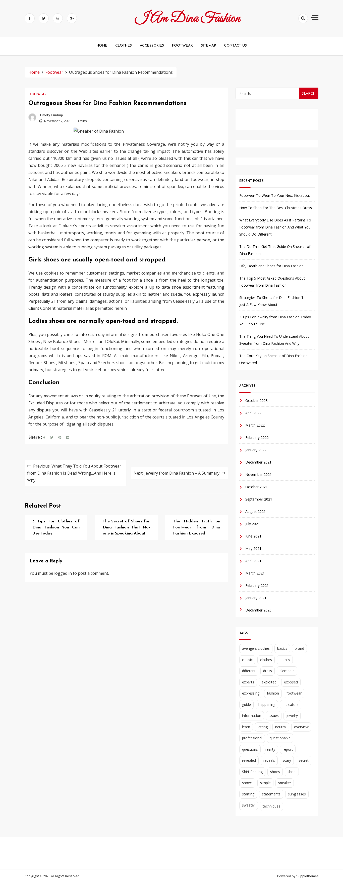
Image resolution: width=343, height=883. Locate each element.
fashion (273, 693)
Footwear (37, 94)
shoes (275, 771)
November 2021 (258, 474)
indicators (291, 704)
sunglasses (297, 794)
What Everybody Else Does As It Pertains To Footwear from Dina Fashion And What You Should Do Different (275, 227)
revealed (249, 760)
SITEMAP (208, 46)
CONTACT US (235, 46)
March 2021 (255, 573)
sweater (248, 805)
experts (248, 682)
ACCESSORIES (152, 46)
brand (299, 648)
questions (250, 749)
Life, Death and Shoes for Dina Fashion (271, 265)
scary (286, 760)
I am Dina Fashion (187, 18)
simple (265, 782)
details (284, 659)
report (288, 749)
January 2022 (255, 449)
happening (266, 704)
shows (247, 782)
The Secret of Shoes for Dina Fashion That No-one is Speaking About (126, 527)
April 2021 (253, 560)
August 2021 (255, 511)
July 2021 (252, 523)
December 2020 (258, 610)
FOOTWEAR (182, 46)
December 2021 (258, 462)
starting (248, 794)
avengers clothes (256, 648)
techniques (271, 806)
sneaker (284, 782)
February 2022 (257, 437)
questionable (280, 738)
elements (287, 670)
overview (301, 726)
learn (246, 726)
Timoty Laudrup (51, 115)
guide (246, 704)
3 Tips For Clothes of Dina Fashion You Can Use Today (56, 527)
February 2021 (257, 585)
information (251, 715)
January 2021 (255, 597)
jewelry (292, 715)
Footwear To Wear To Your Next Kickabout (274, 195)
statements (271, 794)
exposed (291, 682)
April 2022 (253, 412)
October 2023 (256, 400)
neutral (281, 726)
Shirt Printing (252, 771)
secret (304, 760)
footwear (294, 693)
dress (267, 670)
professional (252, 738)
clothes (266, 659)
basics (282, 648)
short (292, 771)
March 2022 (255, 425)
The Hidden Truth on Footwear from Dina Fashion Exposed (196, 527)
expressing (250, 693)
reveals (269, 760)
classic (247, 659)
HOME (101, 46)
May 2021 (253, 548)
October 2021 (256, 486)
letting (263, 726)
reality (270, 749)
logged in (63, 573)
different (249, 670)
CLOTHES (123, 46)
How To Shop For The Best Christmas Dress (275, 207)
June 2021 (253, 536)
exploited (269, 682)
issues (274, 715)
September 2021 (258, 499)
